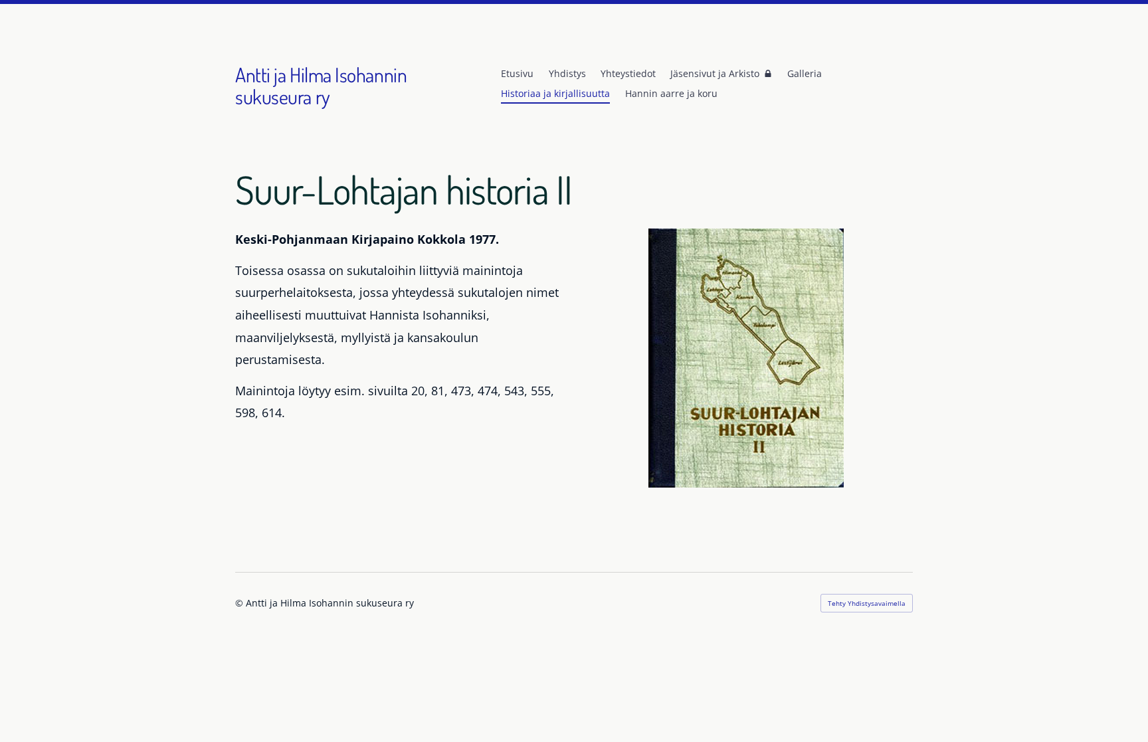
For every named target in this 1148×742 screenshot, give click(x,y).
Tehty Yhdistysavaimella (867, 603)
